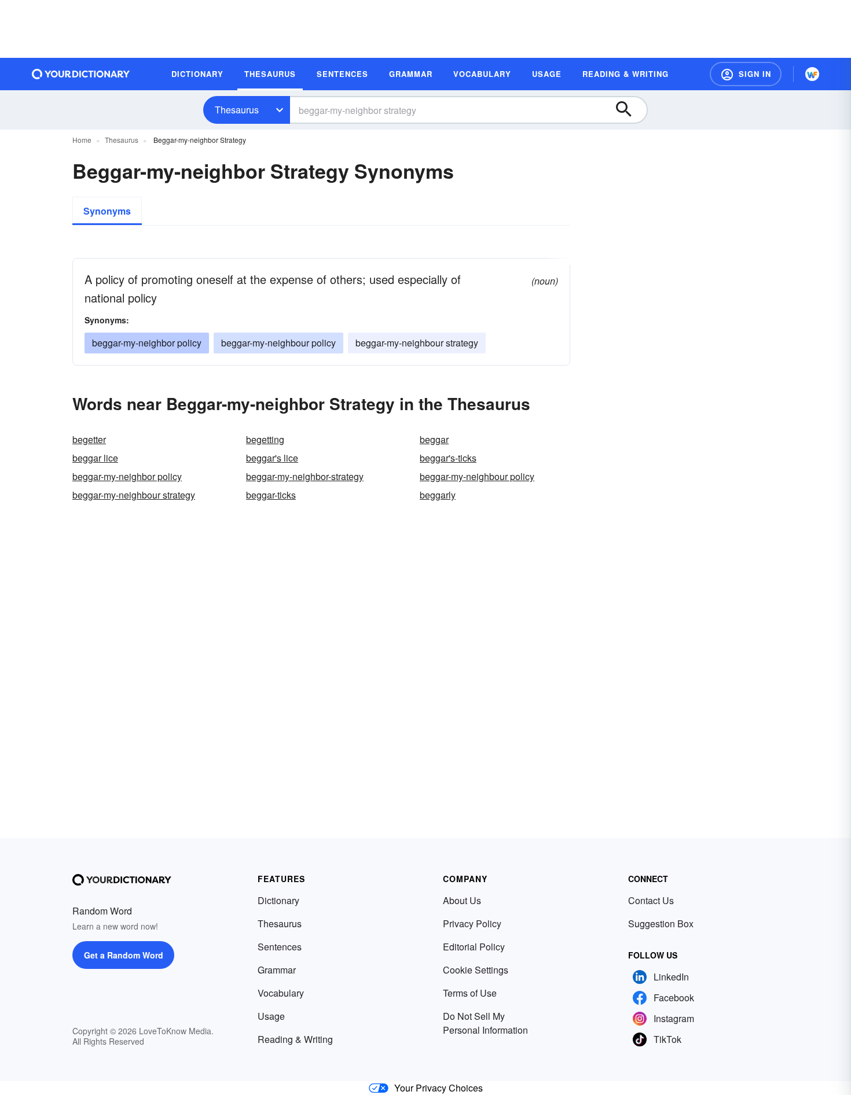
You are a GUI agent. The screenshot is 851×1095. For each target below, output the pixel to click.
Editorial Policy (474, 946)
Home (81, 140)
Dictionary (278, 900)
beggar (434, 439)
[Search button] (629, 110)
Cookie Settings (475, 969)
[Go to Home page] (81, 74)
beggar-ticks (271, 495)
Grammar (277, 969)
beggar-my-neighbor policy (146, 342)
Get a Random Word (123, 955)
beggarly (438, 495)
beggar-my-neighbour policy (278, 342)
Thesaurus (237, 109)
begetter (89, 439)
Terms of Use (470, 993)
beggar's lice (272, 457)
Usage (271, 1016)
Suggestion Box (661, 923)
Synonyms (107, 210)
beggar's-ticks (448, 457)
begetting (265, 439)
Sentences (280, 946)
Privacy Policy (472, 923)
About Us (462, 900)
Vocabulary (281, 993)
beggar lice (95, 457)
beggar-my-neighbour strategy (416, 342)
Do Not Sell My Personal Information (485, 1023)
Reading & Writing (295, 1039)
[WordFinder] (812, 74)
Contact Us (651, 900)
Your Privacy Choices (438, 1087)
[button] (746, 74)
